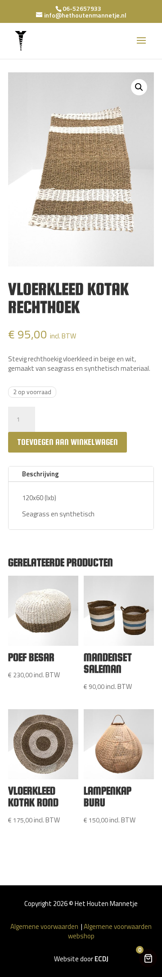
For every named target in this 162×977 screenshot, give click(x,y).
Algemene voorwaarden (45, 926)
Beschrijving (40, 474)
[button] (139, 87)
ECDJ (101, 959)
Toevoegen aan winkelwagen (67, 442)
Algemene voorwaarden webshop (110, 931)
